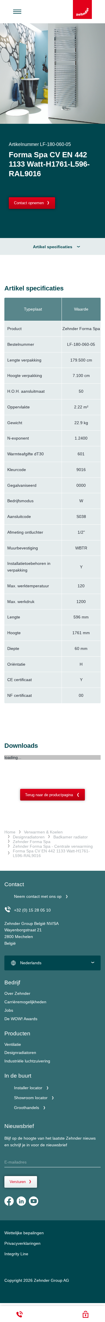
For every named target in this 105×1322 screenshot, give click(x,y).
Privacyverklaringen (22, 1243)
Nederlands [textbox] (30, 962)
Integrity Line (16, 1254)
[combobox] (52, 963)
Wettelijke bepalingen (24, 1233)
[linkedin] (21, 1201)
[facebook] (9, 1201)
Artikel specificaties (52, 246)
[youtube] (33, 1201)
